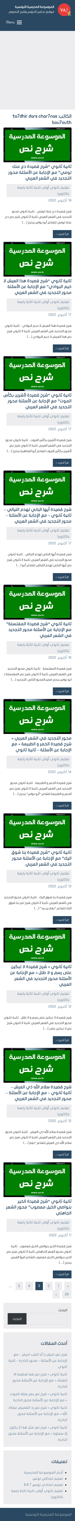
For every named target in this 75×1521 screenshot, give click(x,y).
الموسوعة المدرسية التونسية (34, 7)
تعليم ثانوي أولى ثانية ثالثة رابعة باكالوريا (43, 190)
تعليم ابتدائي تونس (48, 1478)
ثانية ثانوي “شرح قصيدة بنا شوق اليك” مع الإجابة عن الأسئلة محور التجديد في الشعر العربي (42, 858)
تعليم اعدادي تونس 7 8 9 (43, 1485)
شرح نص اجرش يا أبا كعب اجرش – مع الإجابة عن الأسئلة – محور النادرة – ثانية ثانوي (38, 1361)
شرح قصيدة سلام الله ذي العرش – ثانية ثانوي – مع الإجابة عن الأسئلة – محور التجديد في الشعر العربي (39, 1093)
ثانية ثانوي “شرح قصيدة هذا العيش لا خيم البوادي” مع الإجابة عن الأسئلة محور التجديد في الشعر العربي (37, 287)
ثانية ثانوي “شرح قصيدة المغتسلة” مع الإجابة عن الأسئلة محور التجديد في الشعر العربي (39, 630)
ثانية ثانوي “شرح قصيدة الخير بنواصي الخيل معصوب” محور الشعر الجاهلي (39, 1207)
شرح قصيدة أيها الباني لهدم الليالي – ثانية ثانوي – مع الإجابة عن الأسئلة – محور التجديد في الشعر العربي (38, 515)
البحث (62, 1310)
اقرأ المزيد (63, 234)
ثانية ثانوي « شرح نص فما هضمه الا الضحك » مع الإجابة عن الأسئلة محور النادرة (39, 1380)
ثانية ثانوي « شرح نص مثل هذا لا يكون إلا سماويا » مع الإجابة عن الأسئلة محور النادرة (37, 1433)
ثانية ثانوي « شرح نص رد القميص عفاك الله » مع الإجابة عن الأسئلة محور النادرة (38, 1414)
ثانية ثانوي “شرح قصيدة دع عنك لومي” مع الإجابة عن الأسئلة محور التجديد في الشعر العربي (40, 172)
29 (67, 1294)
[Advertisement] (37, 70)
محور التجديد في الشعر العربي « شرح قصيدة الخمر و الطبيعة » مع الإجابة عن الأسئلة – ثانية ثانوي (42, 744)
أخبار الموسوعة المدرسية (43, 1472)
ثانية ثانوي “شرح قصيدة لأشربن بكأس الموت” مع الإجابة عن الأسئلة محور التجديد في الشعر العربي (37, 401)
